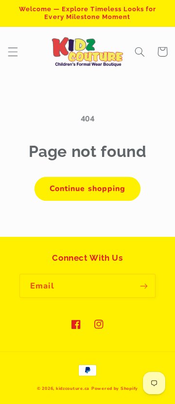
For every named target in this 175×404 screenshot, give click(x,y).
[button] (12, 51)
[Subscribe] (144, 286)
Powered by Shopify (114, 388)
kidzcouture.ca (72, 388)
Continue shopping (87, 188)
